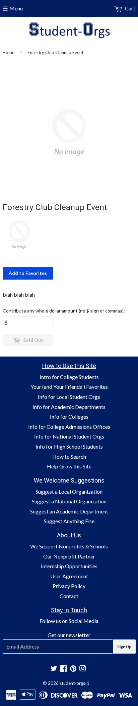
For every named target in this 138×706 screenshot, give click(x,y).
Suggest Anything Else (69, 521)
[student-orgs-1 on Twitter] (54, 669)
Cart (129, 8)
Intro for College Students (69, 377)
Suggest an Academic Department (69, 511)
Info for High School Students (69, 446)
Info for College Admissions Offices (69, 426)
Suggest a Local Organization (69, 491)
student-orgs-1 (74, 683)
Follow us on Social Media (69, 621)
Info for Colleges (69, 416)
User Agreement (69, 576)
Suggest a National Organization (69, 501)
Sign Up (124, 646)
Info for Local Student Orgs (69, 396)
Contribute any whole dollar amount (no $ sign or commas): (64, 311)
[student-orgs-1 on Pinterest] (73, 669)
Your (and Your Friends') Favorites (69, 386)
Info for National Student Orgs (69, 436)
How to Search (69, 456)
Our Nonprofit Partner (69, 556)
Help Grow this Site (69, 466)
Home (8, 52)
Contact (69, 596)
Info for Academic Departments (69, 407)
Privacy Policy (69, 586)
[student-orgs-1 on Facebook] (63, 669)
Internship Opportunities (69, 566)
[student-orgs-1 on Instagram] (82, 669)
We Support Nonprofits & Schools (69, 546)
